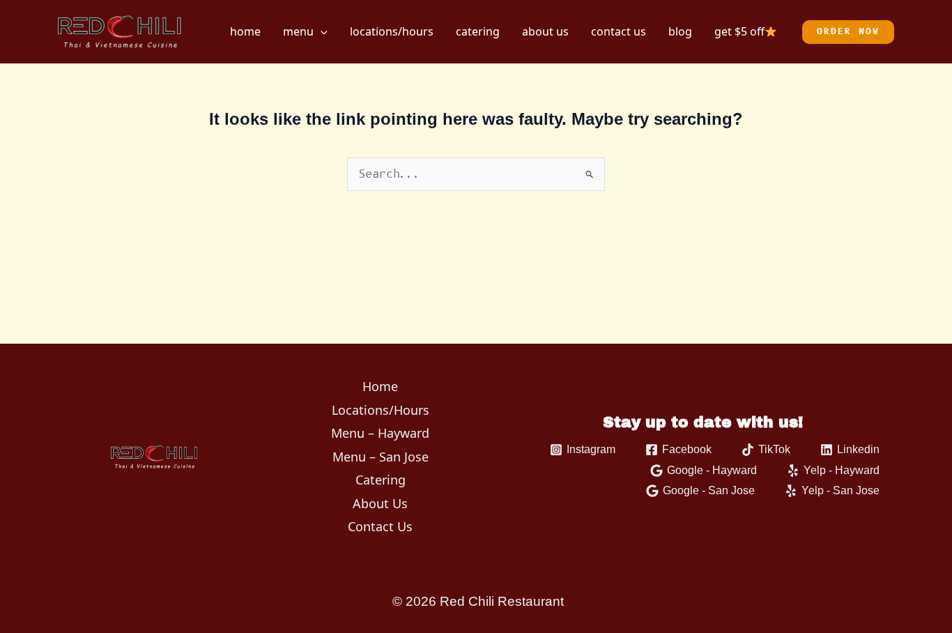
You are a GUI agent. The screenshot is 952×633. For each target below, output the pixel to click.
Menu (298, 31)
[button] (321, 31)
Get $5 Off (739, 31)
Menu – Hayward (380, 433)
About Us (545, 31)
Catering (478, 31)
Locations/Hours (391, 31)
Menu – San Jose (380, 456)
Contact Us (618, 31)
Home (245, 31)
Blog (680, 31)
